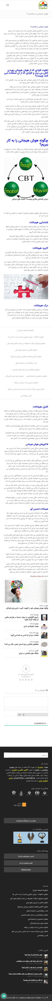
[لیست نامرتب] (34, 714)
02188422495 (18, 778)
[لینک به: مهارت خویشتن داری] (44, 626)
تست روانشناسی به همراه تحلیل (37, 911)
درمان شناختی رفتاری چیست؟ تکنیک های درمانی (30, 199)
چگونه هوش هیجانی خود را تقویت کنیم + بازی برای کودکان (27, 608)
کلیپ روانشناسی (42, 935)
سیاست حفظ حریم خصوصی (27, 998)
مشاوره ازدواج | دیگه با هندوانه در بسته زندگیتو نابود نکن (29, 898)
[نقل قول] (32, 714)
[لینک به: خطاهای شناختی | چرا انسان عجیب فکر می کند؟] (44, 644)
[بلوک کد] (29, 714)
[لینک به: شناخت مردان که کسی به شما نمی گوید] (44, 635)
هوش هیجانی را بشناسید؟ (37, 14)
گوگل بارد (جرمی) (10, 998)
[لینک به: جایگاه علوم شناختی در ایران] (44, 653)
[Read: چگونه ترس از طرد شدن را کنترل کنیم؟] (46, 969)
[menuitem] (11, 5)
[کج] (44, 714)
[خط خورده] (39, 714)
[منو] (8, 5)
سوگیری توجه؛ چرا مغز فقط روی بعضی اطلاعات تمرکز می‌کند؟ (25, 974)
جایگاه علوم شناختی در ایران (28, 653)
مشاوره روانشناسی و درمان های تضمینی (34, 915)
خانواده (37, 770)
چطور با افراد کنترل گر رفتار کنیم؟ (33, 955)
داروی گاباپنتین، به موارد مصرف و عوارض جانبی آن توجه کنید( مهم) (21, 618)
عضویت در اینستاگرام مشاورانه (26, 820)
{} (23, 715)
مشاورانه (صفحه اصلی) (40, 890)
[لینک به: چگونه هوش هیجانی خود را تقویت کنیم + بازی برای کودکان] (26, 591)
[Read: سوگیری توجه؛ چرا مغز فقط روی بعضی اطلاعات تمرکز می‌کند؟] (46, 975)
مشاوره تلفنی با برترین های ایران (37, 902)
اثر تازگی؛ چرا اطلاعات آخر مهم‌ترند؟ (32, 980)
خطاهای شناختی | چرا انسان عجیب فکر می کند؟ (21, 644)
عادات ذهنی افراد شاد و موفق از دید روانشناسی (29, 961)
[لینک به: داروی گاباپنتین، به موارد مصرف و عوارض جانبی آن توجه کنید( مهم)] (44, 617)
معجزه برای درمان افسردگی (39, 923)
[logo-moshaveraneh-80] (30, 5)
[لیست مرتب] (37, 714)
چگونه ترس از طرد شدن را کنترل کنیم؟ (32, 967)
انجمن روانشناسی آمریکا (26, 856)
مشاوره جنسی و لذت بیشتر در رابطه (36, 927)
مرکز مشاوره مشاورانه (37, 576)
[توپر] (47, 714)
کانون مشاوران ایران (26, 863)
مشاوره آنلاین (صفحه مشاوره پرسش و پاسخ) (33, 906)
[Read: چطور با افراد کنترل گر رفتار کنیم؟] (46, 956)
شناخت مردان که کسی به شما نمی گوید (24, 635)
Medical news (26, 870)
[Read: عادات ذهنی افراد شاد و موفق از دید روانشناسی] (46, 962)
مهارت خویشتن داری (31, 626)
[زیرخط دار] (42, 714)
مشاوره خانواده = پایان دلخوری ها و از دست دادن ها (30, 894)
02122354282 (30, 778)
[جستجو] (11, 5)
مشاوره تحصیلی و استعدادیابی (38, 919)
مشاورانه (40, 767)
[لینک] (27, 714)
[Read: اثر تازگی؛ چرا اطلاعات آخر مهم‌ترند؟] (46, 981)
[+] (20, 715)
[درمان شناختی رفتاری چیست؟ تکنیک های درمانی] (26, 177)
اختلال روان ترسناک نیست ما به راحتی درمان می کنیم (30, 931)
